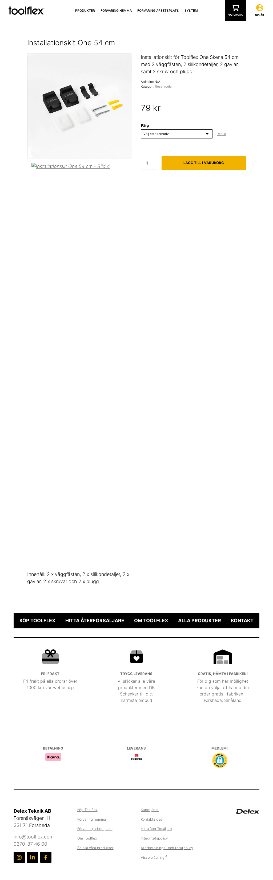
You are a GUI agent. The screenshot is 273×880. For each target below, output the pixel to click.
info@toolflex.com (34, 837)
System (191, 11)
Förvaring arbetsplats (158, 11)
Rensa (221, 134)
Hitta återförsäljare (94, 620)
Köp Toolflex (37, 620)
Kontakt (242, 620)
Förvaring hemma (116, 11)
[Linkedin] (32, 857)
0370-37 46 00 (30, 844)
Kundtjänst (150, 810)
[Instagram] (19, 857)
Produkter (85, 11)
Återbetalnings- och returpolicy (167, 848)
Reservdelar (164, 86)
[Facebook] (45, 857)
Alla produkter (199, 620)
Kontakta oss (151, 819)
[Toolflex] (27, 10)
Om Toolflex (151, 620)
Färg (145, 125)
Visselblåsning (152, 857)
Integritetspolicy (154, 838)
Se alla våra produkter (95, 848)
